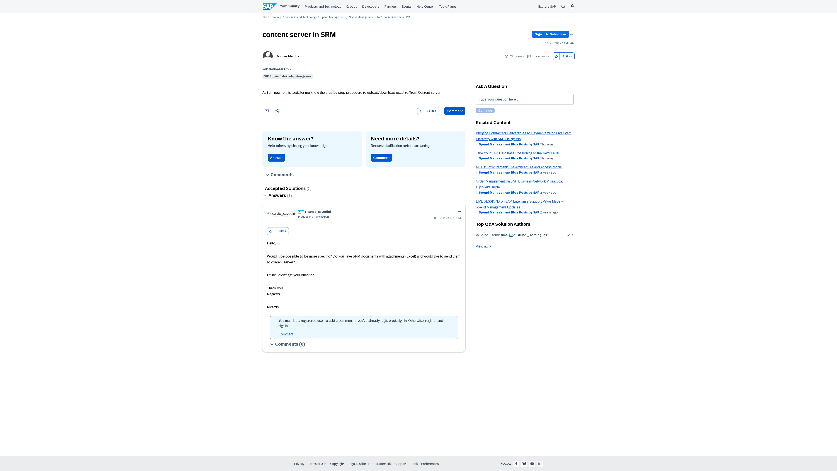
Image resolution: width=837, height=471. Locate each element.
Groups (351, 6)
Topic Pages (447, 6)
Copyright (337, 464)
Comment (455, 111)
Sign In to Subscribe (550, 34)
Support (401, 464)
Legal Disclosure (359, 464)
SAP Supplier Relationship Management (288, 76)
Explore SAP (547, 6)
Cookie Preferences (424, 464)
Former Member (288, 56)
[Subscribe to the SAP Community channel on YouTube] (532, 463)
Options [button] (571, 35)
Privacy (299, 464)
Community (289, 6)
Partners (390, 6)
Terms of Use (317, 464)
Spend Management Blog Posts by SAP (509, 144)
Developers (370, 6)
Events (407, 6)
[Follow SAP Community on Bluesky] (524, 463)
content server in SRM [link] (397, 17)
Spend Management (333, 17)
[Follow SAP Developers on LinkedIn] (540, 463)
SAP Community (272, 17)
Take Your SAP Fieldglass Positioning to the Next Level (517, 153)
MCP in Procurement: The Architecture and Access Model (519, 167)
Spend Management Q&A (364, 17)
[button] (556, 56)
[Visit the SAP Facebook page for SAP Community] (516, 463)
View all (482, 246)
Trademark (383, 464)
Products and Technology (323, 6)
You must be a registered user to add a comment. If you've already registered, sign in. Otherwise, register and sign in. (361, 323)
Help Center (425, 6)
